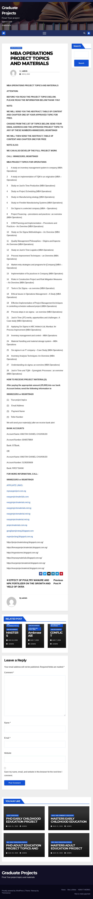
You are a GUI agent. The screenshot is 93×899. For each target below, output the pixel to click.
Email (7, 738)
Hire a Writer (71, 890)
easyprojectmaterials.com (18, 497)
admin (24, 71)
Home (63, 890)
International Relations (56, 625)
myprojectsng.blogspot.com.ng (20, 537)
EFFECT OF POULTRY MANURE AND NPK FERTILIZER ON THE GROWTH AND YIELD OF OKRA (29, 583)
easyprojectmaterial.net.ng (18, 519)
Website (7, 753)
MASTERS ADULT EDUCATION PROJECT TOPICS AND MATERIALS (68, 848)
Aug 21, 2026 (13, 826)
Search (77, 46)
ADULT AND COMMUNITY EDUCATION (62, 815)
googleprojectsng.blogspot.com (20, 531)
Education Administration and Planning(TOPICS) (13, 624)
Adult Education (12, 815)
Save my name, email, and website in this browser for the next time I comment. (33, 774)
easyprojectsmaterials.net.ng (19, 508)
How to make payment (82, 894)
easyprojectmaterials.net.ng (18, 502)
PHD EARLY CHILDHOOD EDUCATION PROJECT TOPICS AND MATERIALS (23, 821)
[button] (84, 33)
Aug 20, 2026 (13, 853)
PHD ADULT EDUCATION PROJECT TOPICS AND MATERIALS (23, 848)
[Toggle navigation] (44, 33)
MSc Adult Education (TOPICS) (17, 842)
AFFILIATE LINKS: (15, 485)
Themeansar (6, 893)
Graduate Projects (19, 872)
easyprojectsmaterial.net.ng (18, 514)
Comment (9, 672)
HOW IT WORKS (84, 890)
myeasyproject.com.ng (16, 491)
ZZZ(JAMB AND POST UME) (33, 629)
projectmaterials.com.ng (17, 525)
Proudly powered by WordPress (13, 891)
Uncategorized (16, 48)
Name (7, 723)
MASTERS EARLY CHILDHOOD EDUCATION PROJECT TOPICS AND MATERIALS (69, 823)
